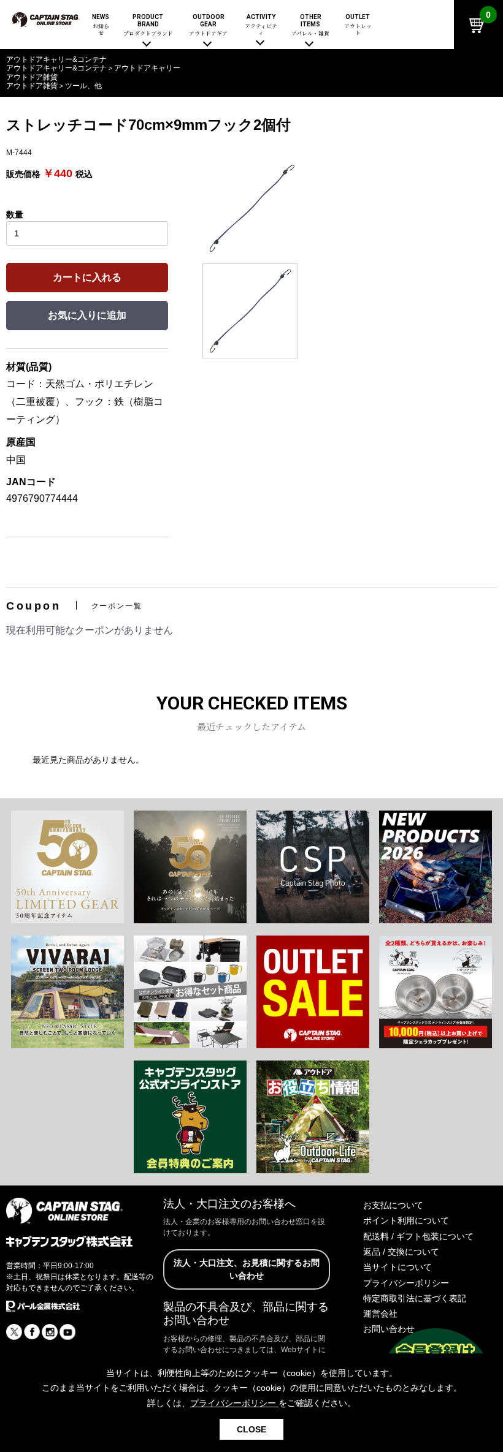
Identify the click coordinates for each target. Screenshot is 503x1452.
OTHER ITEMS (310, 25)
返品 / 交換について (401, 1252)
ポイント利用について (406, 1220)
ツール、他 (83, 85)
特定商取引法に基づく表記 (414, 1298)
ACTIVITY (261, 25)
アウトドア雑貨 (32, 85)
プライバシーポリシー (406, 1283)
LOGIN (409, 65)
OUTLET (358, 25)
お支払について (393, 1205)
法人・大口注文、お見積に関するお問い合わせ (247, 1269)
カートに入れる (87, 277)
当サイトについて (397, 1267)
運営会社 (380, 1313)
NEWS (100, 25)
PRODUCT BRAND (148, 25)
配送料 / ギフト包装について (418, 1236)
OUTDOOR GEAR (208, 25)
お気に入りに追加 (87, 315)
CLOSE (251, 1429)
